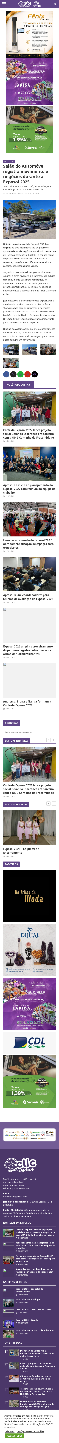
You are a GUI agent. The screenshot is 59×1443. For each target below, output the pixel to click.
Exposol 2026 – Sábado (27, 1320)
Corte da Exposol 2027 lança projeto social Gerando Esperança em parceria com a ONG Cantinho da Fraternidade (28, 433)
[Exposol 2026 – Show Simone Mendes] (8, 1313)
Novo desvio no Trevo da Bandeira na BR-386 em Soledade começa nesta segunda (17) (37, 1404)
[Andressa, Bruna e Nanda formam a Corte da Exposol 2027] (29, 680)
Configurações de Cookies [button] (30, 1431)
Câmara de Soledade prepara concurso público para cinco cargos (35, 1378)
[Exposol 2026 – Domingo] (8, 1302)
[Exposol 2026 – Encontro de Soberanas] (8, 1333)
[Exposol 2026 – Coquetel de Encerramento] (29, 827)
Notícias (9, 161)
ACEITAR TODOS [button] (14, 1435)
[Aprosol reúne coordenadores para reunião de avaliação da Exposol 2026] (29, 573)
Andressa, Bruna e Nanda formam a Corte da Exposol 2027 (27, 703)
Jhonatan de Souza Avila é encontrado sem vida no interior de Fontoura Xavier (37, 1353)
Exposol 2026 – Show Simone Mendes (34, 1309)
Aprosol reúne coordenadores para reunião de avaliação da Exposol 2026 (28, 597)
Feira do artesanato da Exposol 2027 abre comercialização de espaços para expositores (28, 543)
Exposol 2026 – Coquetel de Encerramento (21, 850)
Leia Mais (9, 1431)
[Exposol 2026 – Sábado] (8, 1323)
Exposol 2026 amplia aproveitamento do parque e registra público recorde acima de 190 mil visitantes (28, 650)
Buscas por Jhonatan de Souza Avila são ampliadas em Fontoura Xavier (37, 1366)
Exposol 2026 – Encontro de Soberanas (35, 1330)
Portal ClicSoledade (29, 193)
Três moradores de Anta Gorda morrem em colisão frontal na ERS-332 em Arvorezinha (36, 1391)
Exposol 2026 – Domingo (28, 1299)
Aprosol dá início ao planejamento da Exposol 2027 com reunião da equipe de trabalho (29, 488)
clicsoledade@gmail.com (15, 1196)
